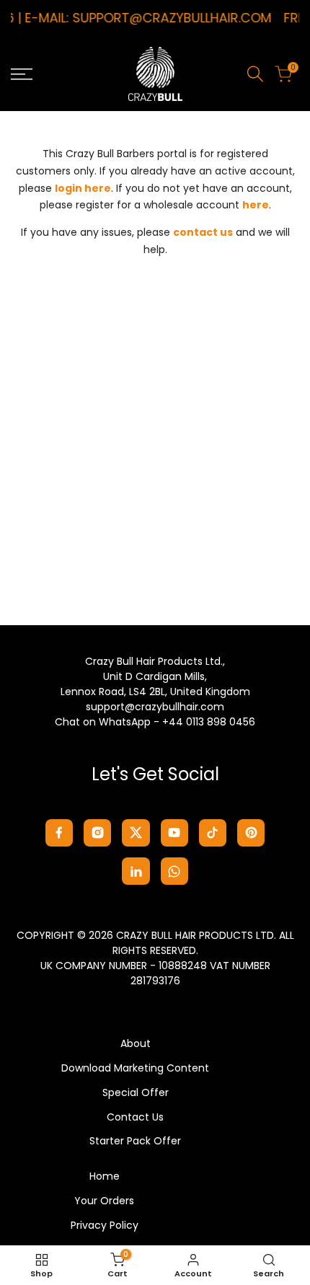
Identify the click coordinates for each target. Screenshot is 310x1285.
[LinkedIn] (135, 871)
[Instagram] (97, 833)
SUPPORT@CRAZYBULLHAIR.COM (169, 18)
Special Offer (135, 1092)
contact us (203, 232)
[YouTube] (174, 833)
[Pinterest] (251, 833)
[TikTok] (212, 833)
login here (83, 188)
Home (104, 1176)
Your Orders (104, 1200)
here (255, 205)
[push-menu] (21, 74)
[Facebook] (59, 833)
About (135, 1043)
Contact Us (135, 1117)
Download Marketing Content (135, 1068)
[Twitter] (135, 833)
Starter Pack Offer (135, 1141)
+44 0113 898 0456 (208, 722)
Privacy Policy (104, 1225)
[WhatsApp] (174, 871)
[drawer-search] (255, 74)
